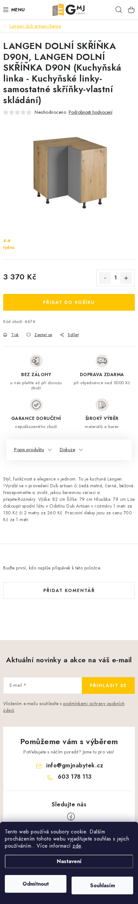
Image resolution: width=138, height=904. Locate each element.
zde (77, 846)
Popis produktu (29, 449)
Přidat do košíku (69, 302)
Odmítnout (35, 884)
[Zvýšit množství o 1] (126, 278)
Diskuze (67, 449)
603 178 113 (75, 777)
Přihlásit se (108, 685)
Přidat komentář (69, 590)
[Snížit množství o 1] (105, 278)
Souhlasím (102, 885)
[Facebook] (71, 817)
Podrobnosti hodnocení (90, 112)
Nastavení (69, 861)
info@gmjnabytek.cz (74, 765)
